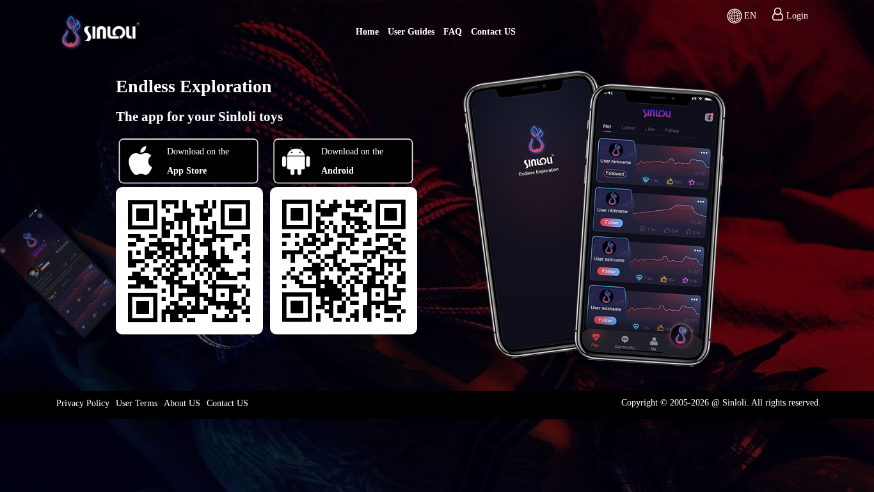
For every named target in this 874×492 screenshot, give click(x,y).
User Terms (136, 403)
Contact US (493, 32)
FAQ (452, 32)
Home (367, 32)
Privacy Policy (82, 403)
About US (182, 403)
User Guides (411, 32)
